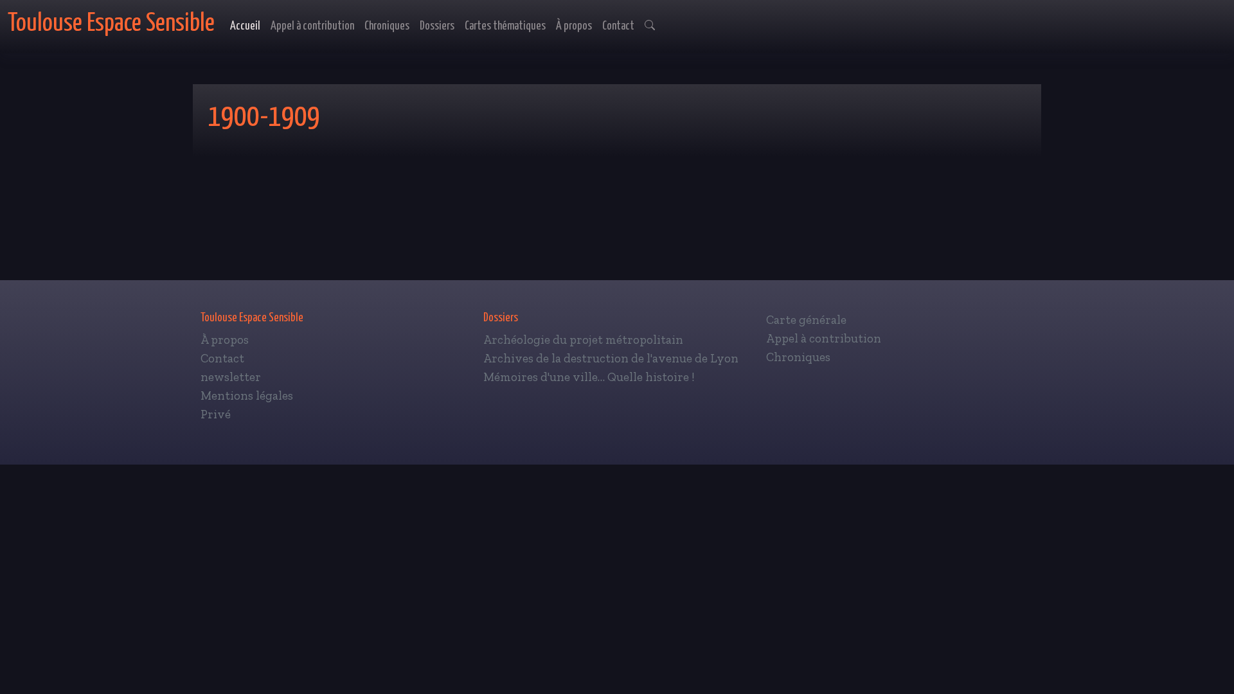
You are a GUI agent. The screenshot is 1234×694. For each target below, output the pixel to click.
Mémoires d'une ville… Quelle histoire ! (589, 376)
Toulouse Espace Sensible (111, 23)
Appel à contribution (312, 26)
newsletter (231, 376)
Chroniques (386, 26)
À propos (574, 26)
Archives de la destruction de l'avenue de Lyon (610, 358)
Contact (618, 26)
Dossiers (437, 26)
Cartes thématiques (505, 26)
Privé (216, 414)
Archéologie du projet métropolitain (583, 339)
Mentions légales (247, 395)
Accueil (245, 26)
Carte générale (806, 319)
